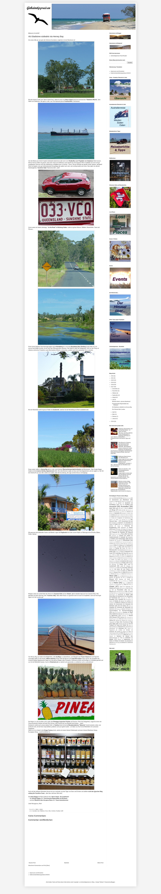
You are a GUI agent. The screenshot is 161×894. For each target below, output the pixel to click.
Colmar (131, 516)
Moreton (111, 577)
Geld (129, 538)
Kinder (112, 559)
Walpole (111, 636)
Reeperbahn (128, 593)
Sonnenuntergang (127, 610)
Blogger (113, 882)
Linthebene (111, 567)
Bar (126, 508)
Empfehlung (112, 527)
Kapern (111, 557)
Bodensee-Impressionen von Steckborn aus (124, 457)
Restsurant (123, 597)
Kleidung (125, 559)
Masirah (113, 573)
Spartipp (125, 612)
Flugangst (114, 532)
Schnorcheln (119, 604)
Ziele (110, 642)
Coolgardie (119, 517)
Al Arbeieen (128, 501)
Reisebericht (120, 596)
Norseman (111, 584)
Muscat (111, 579)
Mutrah (119, 580)
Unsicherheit (128, 626)
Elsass (118, 525)
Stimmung (114, 615)
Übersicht (120, 626)
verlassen (111, 631)
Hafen (115, 545)
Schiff (62, 810)
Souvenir (119, 612)
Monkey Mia (128, 576)
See (119, 605)
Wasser (127, 636)
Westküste (128, 637)
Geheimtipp (121, 538)
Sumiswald (129, 617)
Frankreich (114, 535)
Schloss (129, 602)
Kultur (124, 562)
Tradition (111, 625)
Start (121, 613)
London (118, 567)
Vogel (129, 631)
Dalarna (111, 519)
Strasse (114, 617)
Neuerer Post (32, 862)
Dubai (110, 524)
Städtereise (115, 614)
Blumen (111, 511)
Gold (117, 542)
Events (119, 529)
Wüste (122, 641)
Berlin (120, 510)
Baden (117, 508)
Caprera (113, 516)
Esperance (123, 527)
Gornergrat (129, 542)
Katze (119, 557)
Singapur (118, 609)
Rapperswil (121, 593)
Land (129, 564)
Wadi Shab (113, 634)
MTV (124, 577)
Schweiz (111, 605)
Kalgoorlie (111, 556)
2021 (112, 378)
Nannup (125, 580)
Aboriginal (111, 501)
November (115, 390)
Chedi (118, 516)
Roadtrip (58, 810)
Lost (110, 569)
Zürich (129, 642)
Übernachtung (112, 626)
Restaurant (114, 597)
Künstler (131, 562)
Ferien (129, 529)
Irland (125, 553)
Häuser (110, 548)
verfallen (120, 629)
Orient (121, 586)
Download (113, 522)
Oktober (114, 393)
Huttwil (121, 551)
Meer (50, 810)
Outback (118, 588)
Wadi (122, 633)
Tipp (131, 622)
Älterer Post (100, 862)
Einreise (111, 525)
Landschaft (112, 566)
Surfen (120, 618)
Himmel (111, 550)
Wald (125, 634)
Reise (127, 594)
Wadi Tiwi (120, 634)
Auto (38, 810)
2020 (112, 380)
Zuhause (123, 642)
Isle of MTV (112, 554)
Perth (129, 589)
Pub (116, 593)
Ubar (130, 625)
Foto (122, 534)
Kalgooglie (129, 554)
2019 (112, 382)
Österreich (128, 586)
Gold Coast (122, 542)
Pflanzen (111, 591)
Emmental (127, 526)
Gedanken (130, 537)
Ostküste (53, 810)
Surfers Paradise (127, 618)
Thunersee (111, 622)
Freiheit (121, 535)
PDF (113, 589)
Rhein (129, 597)
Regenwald (120, 594)
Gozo (122, 543)
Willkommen (127, 639)
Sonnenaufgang (113, 610)
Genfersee (111, 540)
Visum (124, 631)
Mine (119, 576)
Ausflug (127, 504)
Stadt (131, 612)
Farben (124, 529)
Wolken (117, 641)
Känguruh (129, 556)
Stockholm (124, 615)
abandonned (115, 499)
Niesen (124, 582)
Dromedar (128, 522)
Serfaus (124, 605)
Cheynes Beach (124, 516)
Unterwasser (112, 628)
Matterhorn (124, 573)
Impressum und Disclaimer (117, 71)
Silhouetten (128, 607)
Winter (111, 641)
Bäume (131, 508)
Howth (117, 551)
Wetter (111, 639)
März (113, 414)
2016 (112, 421)
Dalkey (117, 519)
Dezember (115, 388)
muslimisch (112, 581)
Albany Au (112, 503)
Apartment (127, 503)
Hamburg (128, 545)
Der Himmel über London (118, 409)
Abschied (117, 501)
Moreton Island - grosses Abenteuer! (121, 401)
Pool (112, 593)
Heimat (117, 548)
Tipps (113, 623)
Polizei (131, 591)
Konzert (117, 561)
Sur (116, 618)
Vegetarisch (112, 629)
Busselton (124, 513)
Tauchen (117, 620)
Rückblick (120, 599)
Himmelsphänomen (121, 549)
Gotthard (111, 543)
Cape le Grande (129, 514)
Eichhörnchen (128, 524)
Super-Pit (111, 618)
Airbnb (123, 501)
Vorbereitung (112, 633)
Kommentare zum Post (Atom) (42, 865)
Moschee (118, 577)
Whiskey (119, 639)
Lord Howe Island (126, 567)
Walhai (129, 634)
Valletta (129, 628)
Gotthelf (117, 543)
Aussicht (112, 506)
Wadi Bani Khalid (129, 633)
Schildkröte (123, 602)
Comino (113, 517)
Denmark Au (125, 519)
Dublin (116, 524)
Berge (113, 510)
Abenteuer (126, 499)
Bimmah (129, 510)
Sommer (129, 609)
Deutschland (125, 521)
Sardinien (129, 601)
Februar (114, 416)
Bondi (123, 511)
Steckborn (126, 613)
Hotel (110, 551)
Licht (121, 566)
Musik (128, 579)
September (115, 395)
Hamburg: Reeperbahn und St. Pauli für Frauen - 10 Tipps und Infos (125, 430)
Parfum (123, 588)
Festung (111, 530)
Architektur (112, 504)
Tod (120, 623)
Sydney (111, 620)
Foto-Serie (130, 534)
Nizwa (129, 583)
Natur (116, 583)
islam (130, 553)
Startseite (66, 862)
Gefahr (113, 538)
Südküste (122, 617)
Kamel (123, 556)
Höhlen (129, 549)
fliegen (126, 530)
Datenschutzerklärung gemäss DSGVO (121, 73)
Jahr (123, 555)
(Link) (70, 99)
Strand (131, 615)
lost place (117, 569)
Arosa (121, 504)
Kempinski (125, 557)
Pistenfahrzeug (119, 591)
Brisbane (129, 511)
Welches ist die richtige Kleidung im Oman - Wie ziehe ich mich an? (124, 483)
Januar (114, 418)
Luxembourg (112, 570)
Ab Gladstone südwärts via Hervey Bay (122, 407)
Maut (130, 573)
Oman (111, 586)
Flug (131, 530)
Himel (129, 548)
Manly (110, 572)
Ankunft (119, 503)
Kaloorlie (118, 556)
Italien (118, 554)
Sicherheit (119, 607)
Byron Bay (130, 513)
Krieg (112, 562)
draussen (120, 522)
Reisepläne (130, 596)
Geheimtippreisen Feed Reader (119, 55)
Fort (118, 534)
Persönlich (120, 590)
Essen (131, 527)
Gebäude (123, 537)
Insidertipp (118, 553)
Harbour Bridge (112, 546)
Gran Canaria (128, 543)
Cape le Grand (120, 514)
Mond (123, 576)
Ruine (110, 601)
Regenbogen (112, 594)
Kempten (131, 557)
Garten (128, 535)
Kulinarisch (117, 562)
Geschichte (126, 540)
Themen (123, 620)
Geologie (119, 540)
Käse (115, 557)
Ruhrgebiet (128, 599)
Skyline (123, 609)
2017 (112, 386)
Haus (120, 546)
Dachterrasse (127, 517)
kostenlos (123, 561)
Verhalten (128, 629)
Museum (121, 579)
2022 (112, 376)
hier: (59, 796)
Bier (124, 510)
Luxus (118, 570)
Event (113, 529)
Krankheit (130, 561)
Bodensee (117, 511)
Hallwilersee (121, 545)
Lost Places (126, 569)
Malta (129, 570)
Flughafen (122, 532)
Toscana (125, 623)
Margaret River (117, 572)
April (113, 412)
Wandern (119, 636)
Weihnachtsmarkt (113, 637)
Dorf (132, 521)
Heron (46, 810)
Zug (118, 642)
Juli (113, 399)
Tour (130, 623)
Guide (110, 545)
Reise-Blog (112, 596)
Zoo (115, 642)
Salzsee (122, 601)
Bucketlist (117, 513)
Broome (111, 513)
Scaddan (111, 602)
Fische (121, 530)
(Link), (50, 730)
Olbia (130, 584)
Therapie (129, 620)
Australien (35, 810)
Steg (132, 613)
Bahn (122, 508)
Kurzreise (114, 564)
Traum (118, 625)
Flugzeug (130, 532)
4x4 (132, 498)
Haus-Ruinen (128, 546)
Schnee (111, 604)
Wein (121, 637)
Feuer (116, 530)
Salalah (116, 601)
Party (131, 588)
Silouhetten (111, 609)
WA (118, 633)
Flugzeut (114, 534)
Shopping (111, 607)
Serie (130, 605)
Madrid (123, 570)
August (114, 397)
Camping (113, 514)
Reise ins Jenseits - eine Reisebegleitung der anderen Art (124, 470)
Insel (110, 553)
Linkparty (128, 566)
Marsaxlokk (130, 572)
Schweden (128, 604)
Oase (125, 584)
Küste (121, 564)
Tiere (117, 622)
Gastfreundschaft (113, 537)
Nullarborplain (119, 584)
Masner (118, 573)
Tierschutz (125, 622)
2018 (112, 384)
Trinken (124, 625)
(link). (47, 471)
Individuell (127, 551)
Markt (124, 572)
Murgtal (129, 577)
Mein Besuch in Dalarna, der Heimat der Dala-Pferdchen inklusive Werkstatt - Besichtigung (124, 444)
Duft (121, 524)
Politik (126, 591)
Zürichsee (111, 644)
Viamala (118, 631)
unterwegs (121, 628)
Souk (113, 612)
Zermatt (129, 641)
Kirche (119, 559)
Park (127, 588)
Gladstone (42, 810)
